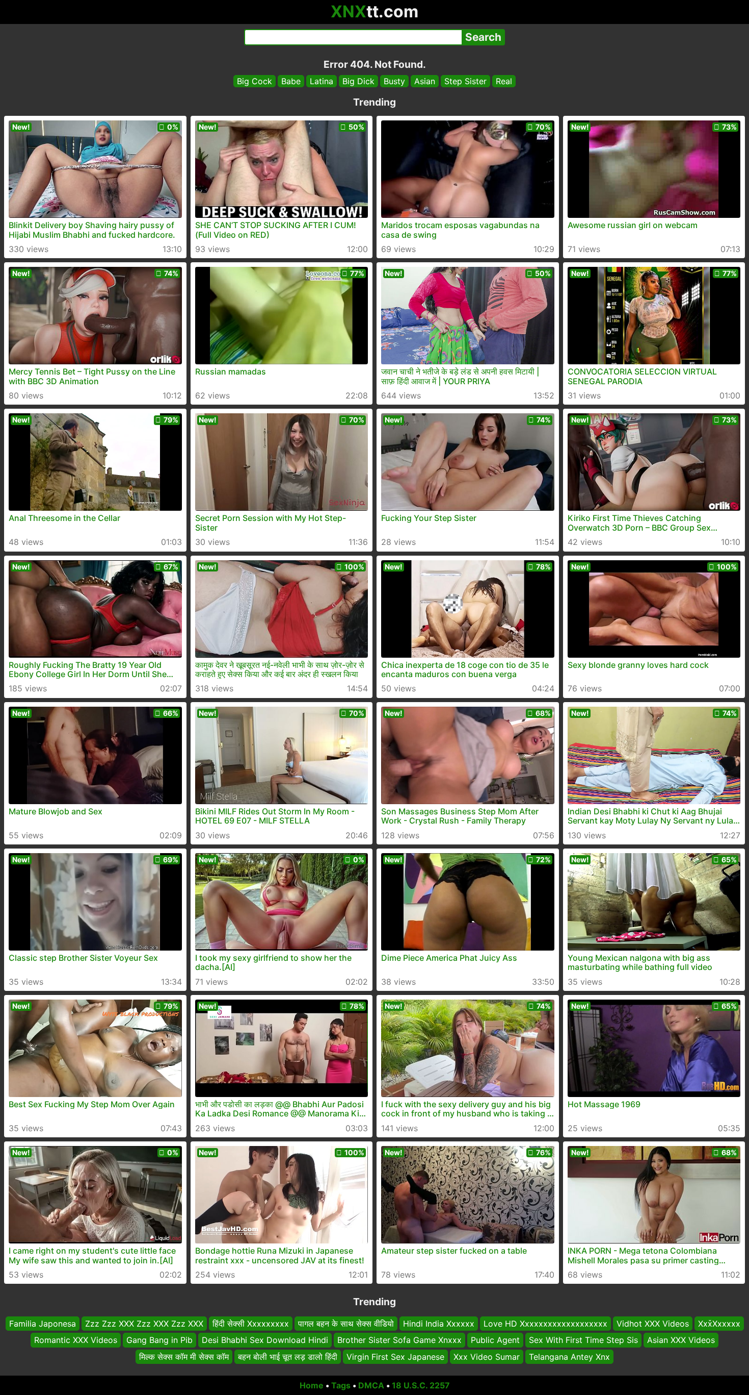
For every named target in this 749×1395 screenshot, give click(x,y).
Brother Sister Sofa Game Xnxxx (399, 1340)
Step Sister (465, 81)
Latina (321, 81)
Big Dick (358, 81)
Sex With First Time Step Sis (583, 1340)
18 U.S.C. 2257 (421, 1385)
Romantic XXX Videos (75, 1340)
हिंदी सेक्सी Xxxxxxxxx (250, 1323)
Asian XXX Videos (681, 1340)
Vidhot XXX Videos (653, 1323)
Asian (424, 81)
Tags (341, 1385)
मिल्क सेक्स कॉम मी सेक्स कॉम (184, 1357)
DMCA (371, 1385)
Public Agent (495, 1340)
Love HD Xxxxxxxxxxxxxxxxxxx (545, 1323)
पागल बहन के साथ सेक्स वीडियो (346, 1323)
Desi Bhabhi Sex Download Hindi (265, 1340)
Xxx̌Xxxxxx (719, 1323)
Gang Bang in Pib (159, 1340)
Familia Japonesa (42, 1323)
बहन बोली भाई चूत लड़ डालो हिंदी (287, 1357)
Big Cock (254, 81)
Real (504, 81)
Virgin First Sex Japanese (395, 1357)
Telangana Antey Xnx (569, 1357)
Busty (394, 81)
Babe (291, 81)
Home (312, 1385)
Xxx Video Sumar (486, 1357)
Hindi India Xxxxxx (438, 1323)
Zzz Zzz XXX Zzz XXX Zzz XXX (144, 1323)
